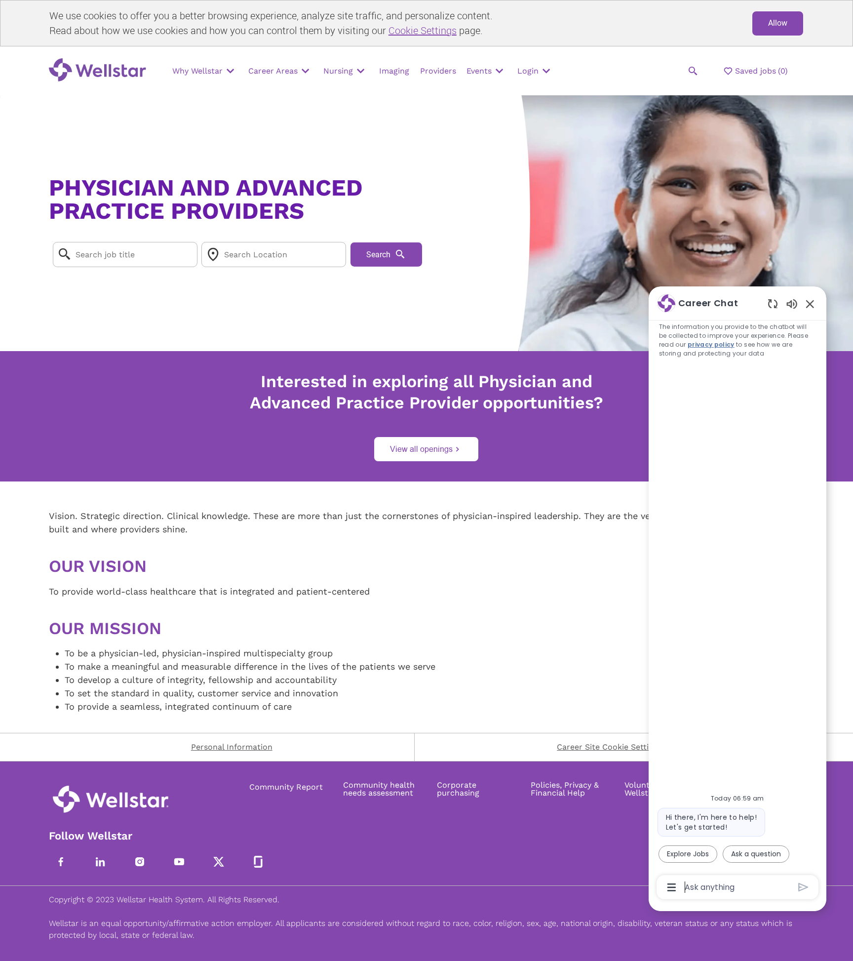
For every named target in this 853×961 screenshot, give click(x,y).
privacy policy (711, 344)
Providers (438, 71)
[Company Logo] (100, 70)
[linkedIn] (100, 862)
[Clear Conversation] (773, 303)
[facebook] (61, 862)
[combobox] (125, 254)
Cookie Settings (422, 30)
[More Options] (671, 887)
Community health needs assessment (379, 789)
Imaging (394, 71)
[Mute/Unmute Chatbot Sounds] (791, 303)
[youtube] (179, 862)
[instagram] (140, 862)
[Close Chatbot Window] (810, 304)
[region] (737, 594)
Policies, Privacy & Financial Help (565, 789)
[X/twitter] (219, 862)
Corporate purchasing (458, 789)
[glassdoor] (258, 862)
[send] (803, 887)
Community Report (286, 787)
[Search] (693, 71)
